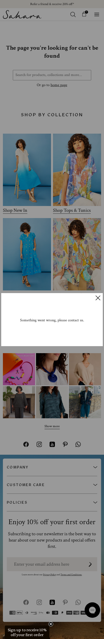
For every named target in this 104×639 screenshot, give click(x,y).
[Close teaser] (50, 624)
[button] (27, 632)
